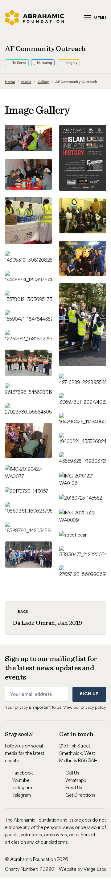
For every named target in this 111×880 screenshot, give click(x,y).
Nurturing (44, 63)
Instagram (22, 787)
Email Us (73, 787)
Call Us (72, 773)
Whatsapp (75, 780)
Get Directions (80, 795)
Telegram (21, 795)
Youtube (20, 780)
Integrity (70, 63)
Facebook (22, 773)
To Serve (19, 63)
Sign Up (89, 694)
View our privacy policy (84, 707)
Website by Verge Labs (82, 869)
